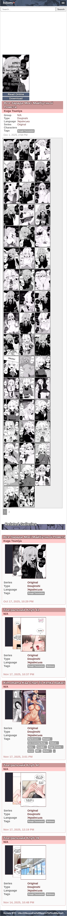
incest (31, 751)
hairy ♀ (31, 747)
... (54, 751)
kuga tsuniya (13, 111)
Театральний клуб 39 (21, 838)
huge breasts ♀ (56, 747)
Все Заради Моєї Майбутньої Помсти (34, 537)
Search (61, 9)
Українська (23, 121)
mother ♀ (47, 751)
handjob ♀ (41, 747)
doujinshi (22, 118)
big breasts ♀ (34, 739)
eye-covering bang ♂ (37, 743)
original (21, 124)
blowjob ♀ (47, 739)
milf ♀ (38, 751)
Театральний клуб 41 (21, 610)
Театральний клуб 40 (21, 765)
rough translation (26, 131)
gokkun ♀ (54, 743)
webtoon (50, 666)
